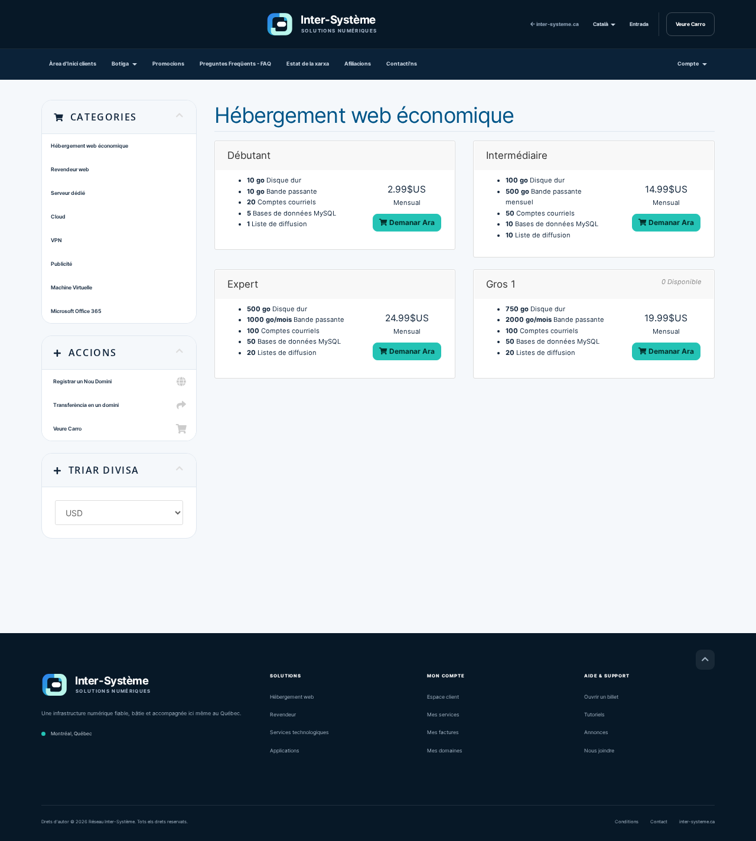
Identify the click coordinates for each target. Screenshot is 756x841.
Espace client (443, 697)
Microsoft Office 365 (76, 311)
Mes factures (443, 732)
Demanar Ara (411, 222)
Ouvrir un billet (601, 697)
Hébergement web (292, 697)
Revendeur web (70, 169)
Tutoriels (594, 715)
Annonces (596, 732)
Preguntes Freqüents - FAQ (235, 63)
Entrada (639, 24)
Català (601, 24)
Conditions (626, 821)
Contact (658, 821)
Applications (284, 751)
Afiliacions (357, 63)
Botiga (121, 63)
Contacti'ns (401, 63)
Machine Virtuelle (71, 287)
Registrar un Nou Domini (81, 381)
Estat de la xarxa (307, 63)
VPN (56, 240)
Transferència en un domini (85, 405)
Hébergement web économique (89, 145)
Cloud (58, 216)
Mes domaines (444, 751)
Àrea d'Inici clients (72, 63)
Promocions (168, 63)
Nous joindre (599, 751)
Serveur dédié (68, 193)
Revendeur (283, 715)
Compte (689, 63)
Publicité (61, 263)
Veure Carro (690, 24)
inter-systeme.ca (557, 24)
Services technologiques (299, 732)
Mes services (443, 715)
